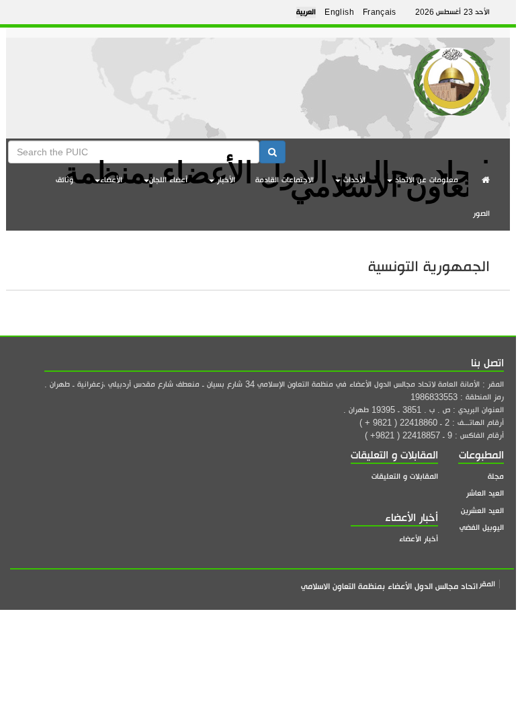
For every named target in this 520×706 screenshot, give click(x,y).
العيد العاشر (485, 493)
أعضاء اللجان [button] (168, 180)
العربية (306, 12)
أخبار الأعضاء (418, 539)
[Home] (451, 77)
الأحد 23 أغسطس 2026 (452, 12)
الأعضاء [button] (111, 180)
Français (379, 12)
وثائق (64, 180)
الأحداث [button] (353, 180)
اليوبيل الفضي (482, 527)
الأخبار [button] (224, 180)
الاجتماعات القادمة (284, 180)
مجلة (496, 476)
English (339, 12)
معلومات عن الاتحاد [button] (425, 180)
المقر (487, 584)
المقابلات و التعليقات (405, 476)
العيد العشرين (482, 511)
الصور (481, 213)
